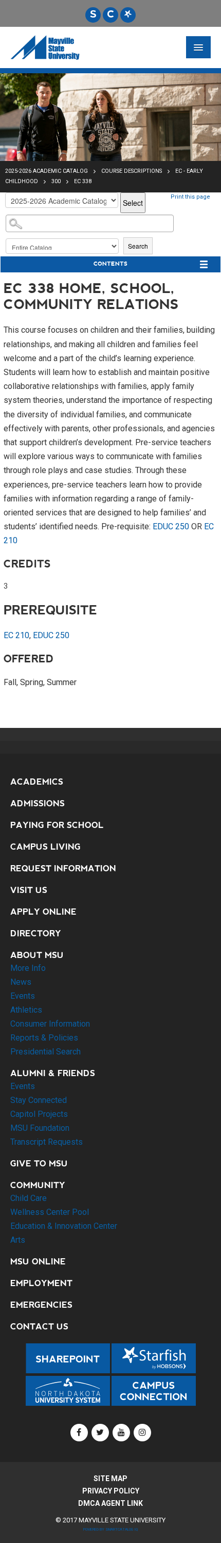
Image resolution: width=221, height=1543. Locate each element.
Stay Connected (38, 1100)
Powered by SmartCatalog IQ (110, 1529)
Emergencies (41, 1305)
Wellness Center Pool (49, 1212)
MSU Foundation (39, 1128)
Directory (35, 933)
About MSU (37, 955)
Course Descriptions (132, 171)
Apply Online (43, 912)
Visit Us (28, 890)
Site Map (110, 1478)
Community (37, 1185)
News (20, 982)
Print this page (190, 196)
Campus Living (45, 847)
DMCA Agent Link (110, 1503)
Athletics (26, 1010)
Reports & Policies (44, 1038)
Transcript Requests (46, 1142)
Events (22, 996)
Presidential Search (45, 1052)
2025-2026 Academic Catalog (46, 171)
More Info (28, 968)
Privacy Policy (110, 1491)
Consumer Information (50, 1024)
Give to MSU (39, 1163)
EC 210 (16, 635)
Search (138, 245)
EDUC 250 (171, 526)
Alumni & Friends (52, 1073)
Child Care (28, 1198)
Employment (41, 1283)
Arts (17, 1240)
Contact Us (39, 1326)
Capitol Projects (39, 1114)
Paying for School (57, 825)
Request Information (63, 868)
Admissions (37, 803)
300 (56, 181)
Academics (36, 782)
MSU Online (38, 1261)
